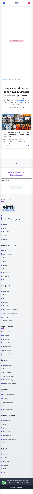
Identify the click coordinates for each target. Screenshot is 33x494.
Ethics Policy (7, 372)
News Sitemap (7, 320)
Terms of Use (7, 332)
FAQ (4, 298)
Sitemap (5, 317)
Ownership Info (7, 406)
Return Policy (7, 350)
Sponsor (5, 398)
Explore (5, 302)
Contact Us (6, 420)
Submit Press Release (9, 439)
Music (5, 269)
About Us (6, 291)
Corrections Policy (8, 376)
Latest (5, 280)
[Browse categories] (4, 3)
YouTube (6, 465)
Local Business (7, 254)
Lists (4, 258)
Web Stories (6, 276)
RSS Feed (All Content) (10, 309)
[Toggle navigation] (29, 3)
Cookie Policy (7, 343)
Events (5, 239)
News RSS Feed (8, 306)
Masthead (6, 295)
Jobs (4, 235)
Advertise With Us (8, 394)
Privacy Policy (7, 335)
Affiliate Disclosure (8, 402)
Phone (5, 428)
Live (4, 261)
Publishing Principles (9, 369)
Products (6, 250)
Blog (4, 228)
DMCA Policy (7, 346)
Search (5, 443)
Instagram (6, 461)
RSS (4, 469)
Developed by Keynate (16, 487)
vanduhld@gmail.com (9, 218)
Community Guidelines (9, 383)
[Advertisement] (16, 17)
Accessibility (7, 354)
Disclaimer (6, 339)
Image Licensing (8, 409)
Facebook (6, 454)
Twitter (5, 457)
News (5, 224)
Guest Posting (7, 435)
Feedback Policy (8, 380)
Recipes (5, 265)
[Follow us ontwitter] (16, 163)
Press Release (7, 232)
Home (5, 79)
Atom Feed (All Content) (10, 313)
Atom (5, 472)
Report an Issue (7, 432)
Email (5, 424)
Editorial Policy (7, 365)
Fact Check (6, 272)
